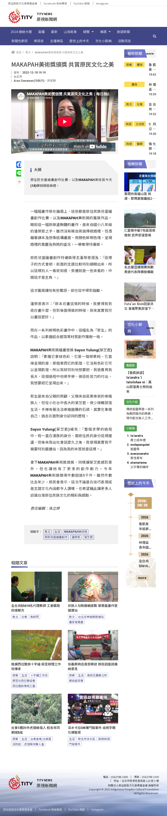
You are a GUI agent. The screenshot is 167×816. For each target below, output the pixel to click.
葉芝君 (88, 537)
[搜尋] (154, 36)
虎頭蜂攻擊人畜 (34, 744)
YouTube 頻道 (82, 3)
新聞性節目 (19, 40)
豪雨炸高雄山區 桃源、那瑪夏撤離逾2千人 (139, 198)
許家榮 (51, 80)
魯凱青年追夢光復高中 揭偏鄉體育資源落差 (152, 67)
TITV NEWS (44, 14)
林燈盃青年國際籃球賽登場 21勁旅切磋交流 (152, 87)
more (142, 578)
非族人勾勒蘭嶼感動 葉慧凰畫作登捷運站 (93, 608)
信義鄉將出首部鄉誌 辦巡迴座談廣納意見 (93, 666)
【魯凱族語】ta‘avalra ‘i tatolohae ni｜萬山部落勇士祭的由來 (139, 382)
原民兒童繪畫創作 (56, 537)
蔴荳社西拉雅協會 (23, 680)
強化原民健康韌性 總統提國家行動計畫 (152, 146)
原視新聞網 (47, 19)
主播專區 (56, 40)
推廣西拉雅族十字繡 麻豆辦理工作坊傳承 (36, 666)
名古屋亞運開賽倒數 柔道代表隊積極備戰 (139, 269)
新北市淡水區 (86, 739)
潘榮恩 (75, 537)
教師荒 (34, 617)
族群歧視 (104, 739)
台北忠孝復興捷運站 (91, 617)
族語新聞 (123, 31)
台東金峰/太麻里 (40, 739)
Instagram (102, 3)
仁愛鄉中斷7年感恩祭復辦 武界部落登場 (139, 232)
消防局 (16, 744)
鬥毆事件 (74, 744)
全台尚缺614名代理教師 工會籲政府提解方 (35, 608)
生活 (57, 531)
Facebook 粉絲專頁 (55, 3)
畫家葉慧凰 (76, 622)
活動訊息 (124, 40)
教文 (47, 531)
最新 (54, 31)
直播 (41, 31)
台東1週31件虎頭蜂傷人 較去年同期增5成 (35, 730)
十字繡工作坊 (38, 675)
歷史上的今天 (79, 40)
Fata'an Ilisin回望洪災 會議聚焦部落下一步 (139, 308)
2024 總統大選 (21, 31)
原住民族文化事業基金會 (22, 3)
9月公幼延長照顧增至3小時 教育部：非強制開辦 (152, 126)
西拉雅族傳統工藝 (23, 686)
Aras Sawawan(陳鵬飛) (29, 80)
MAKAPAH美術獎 (75, 531)
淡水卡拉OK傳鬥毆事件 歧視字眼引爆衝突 (91, 730)
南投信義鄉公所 (97, 675)
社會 (24, 617)
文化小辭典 (103, 40)
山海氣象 (70, 31)
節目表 (39, 40)
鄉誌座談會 (76, 680)
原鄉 (15, 675)
